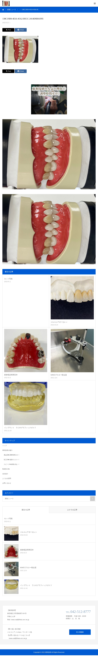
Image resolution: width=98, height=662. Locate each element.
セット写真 (8, 279)
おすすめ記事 (72, 510)
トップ (4, 445)
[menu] (94, 3)
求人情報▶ (80, 632)
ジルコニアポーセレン (59, 322)
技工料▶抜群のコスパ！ (12, 459)
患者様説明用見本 (11, 375)
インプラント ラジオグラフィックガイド (20, 428)
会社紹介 (5, 474)
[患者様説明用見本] (25, 350)
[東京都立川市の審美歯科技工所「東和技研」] (6, 3)
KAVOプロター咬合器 (59, 375)
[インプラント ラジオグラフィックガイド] (25, 403)
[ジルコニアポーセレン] (72, 297)
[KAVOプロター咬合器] (72, 350)
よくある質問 (6, 478)
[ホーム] (3, 10)
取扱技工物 (6, 469)
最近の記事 (26, 510)
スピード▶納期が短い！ (12, 464)
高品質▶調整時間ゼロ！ (12, 455)
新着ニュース (49, 498)
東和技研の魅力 (7, 450)
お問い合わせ (6, 483)
